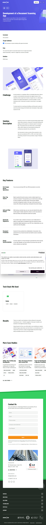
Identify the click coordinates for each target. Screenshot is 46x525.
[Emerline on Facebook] (11, 482)
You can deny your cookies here (35, 267)
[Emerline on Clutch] (32, 472)
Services (5, 493)
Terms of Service (32, 444)
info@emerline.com (12, 475)
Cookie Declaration (39, 522)
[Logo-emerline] (6, 2)
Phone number (12, 418)
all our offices (11, 470)
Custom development (23, 370)
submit (23, 437)
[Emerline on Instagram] (14, 482)
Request (10, 427)
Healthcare (21, 375)
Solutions (5, 500)
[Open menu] (43, 2)
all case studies (6, 380)
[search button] (41, 2)
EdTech (5, 372)
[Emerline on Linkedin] (9, 482)
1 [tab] (36, 277)
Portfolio (5, 507)
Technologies (6, 503)
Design (14, 370)
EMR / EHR (27, 375)
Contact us (36, 2)
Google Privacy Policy (24, 444)
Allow (37, 271)
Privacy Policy (22, 441)
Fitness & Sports (11, 372)
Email (10, 415)
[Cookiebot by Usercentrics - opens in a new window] (39, 253)
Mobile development (7, 370)
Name (10, 411)
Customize (22, 271)
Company (11, 423)
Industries (5, 497)
